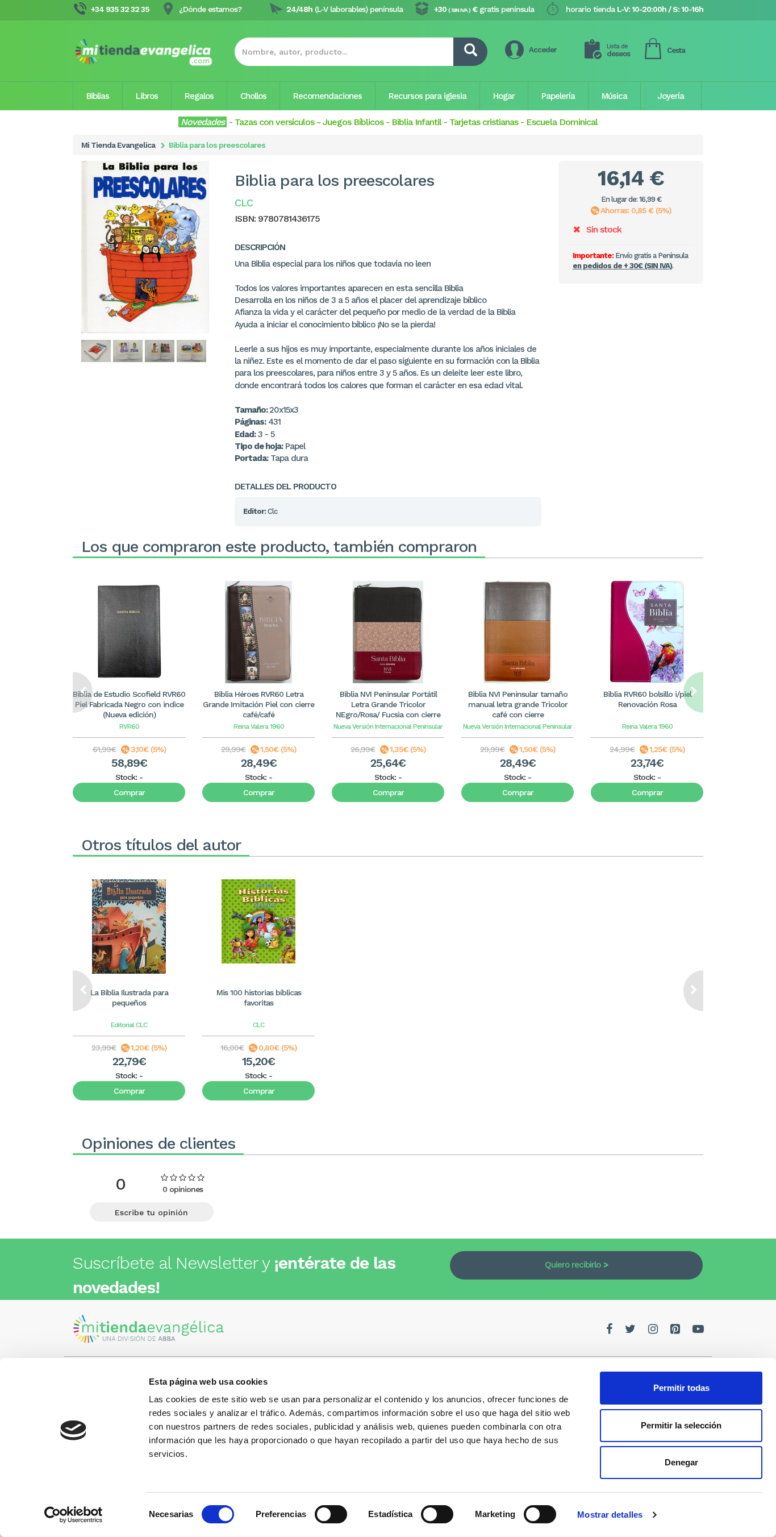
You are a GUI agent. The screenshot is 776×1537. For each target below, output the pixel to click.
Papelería (558, 96)
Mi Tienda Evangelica (118, 144)
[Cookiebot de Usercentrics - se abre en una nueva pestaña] (73, 1514)
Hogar (504, 96)
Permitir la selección (681, 1425)
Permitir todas (681, 1388)
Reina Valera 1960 (258, 726)
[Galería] (96, 351)
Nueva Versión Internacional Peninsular (388, 726)
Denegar (681, 1462)
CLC (258, 1025)
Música (614, 96)
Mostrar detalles (610, 1514)
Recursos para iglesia (427, 96)
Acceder (543, 49)
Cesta (676, 50)
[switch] (331, 1514)
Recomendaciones (327, 96)
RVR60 (129, 726)
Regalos (199, 96)
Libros (147, 96)
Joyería (670, 96)
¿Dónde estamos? (210, 9)
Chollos (253, 96)
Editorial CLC (129, 1025)
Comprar (129, 792)
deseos (618, 50)
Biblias (97, 96)
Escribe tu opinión (151, 1212)
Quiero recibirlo (572, 1265)
